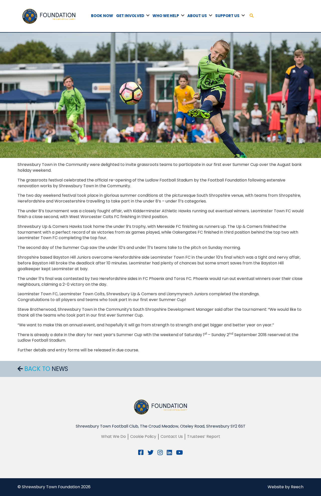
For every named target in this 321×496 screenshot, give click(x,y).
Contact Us (171, 436)
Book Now (102, 15)
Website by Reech (285, 487)
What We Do (113, 436)
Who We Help (165, 15)
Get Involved (130, 15)
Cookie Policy (143, 436)
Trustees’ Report (203, 436)
